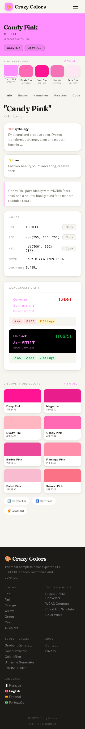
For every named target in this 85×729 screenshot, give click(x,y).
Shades (22, 95)
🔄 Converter (16, 501)
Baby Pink (73, 80)
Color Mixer (13, 657)
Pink (8, 600)
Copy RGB (35, 48)
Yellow (9, 611)
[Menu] (75, 6)
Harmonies (41, 95)
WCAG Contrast (57, 604)
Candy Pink (22, 39)
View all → (72, 61)
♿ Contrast (44, 501)
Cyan (9, 622)
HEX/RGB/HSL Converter (55, 596)
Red (7, 594)
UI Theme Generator (19, 662)
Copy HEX (13, 48)
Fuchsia (57, 80)
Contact (51, 645)
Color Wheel (54, 615)
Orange (10, 605)
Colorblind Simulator (60, 609)
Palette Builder (15, 668)
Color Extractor (16, 651)
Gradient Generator (19, 645)
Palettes (60, 95)
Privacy (50, 651)
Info (9, 95)
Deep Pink (42, 80)
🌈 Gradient (15, 511)
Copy (69, 227)
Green (9, 617)
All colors (11, 628)
